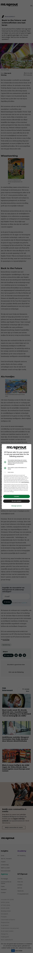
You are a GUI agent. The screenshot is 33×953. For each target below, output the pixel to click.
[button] (16, 472)
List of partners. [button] (25, 482)
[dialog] (16, 476)
